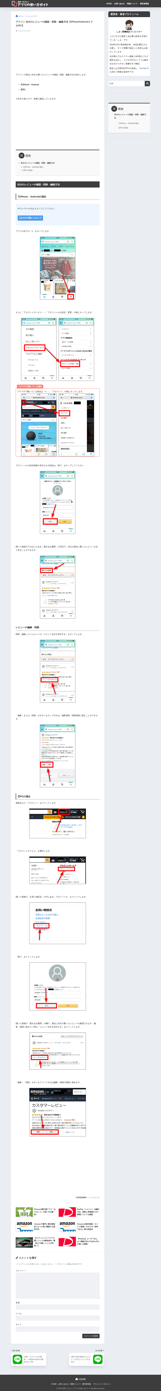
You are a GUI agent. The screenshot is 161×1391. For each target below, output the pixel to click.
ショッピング (94, 1197)
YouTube (143, 68)
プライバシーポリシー (102, 1384)
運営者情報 (144, 4)
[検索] (147, 83)
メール (19, 1313)
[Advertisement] (58, 52)
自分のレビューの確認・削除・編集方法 (38, 163)
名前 (18, 1302)
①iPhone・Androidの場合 (33, 167)
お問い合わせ (119, 4)
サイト (19, 1324)
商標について (132, 4)
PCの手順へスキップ (31, 218)
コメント (21, 1270)
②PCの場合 (28, 170)
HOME (109, 4)
